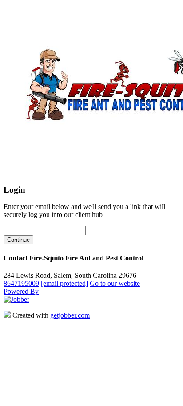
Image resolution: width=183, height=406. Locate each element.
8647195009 (21, 283)
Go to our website (115, 283)
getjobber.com (70, 315)
